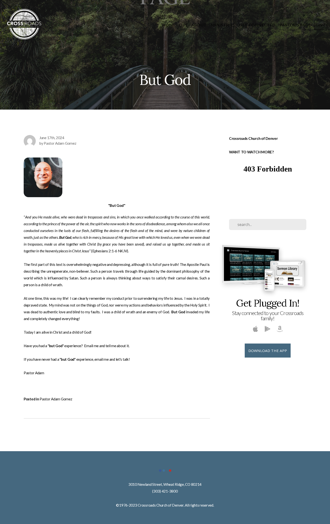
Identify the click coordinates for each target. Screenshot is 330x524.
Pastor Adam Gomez (56, 399)
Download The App (267, 350)
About (199, 24)
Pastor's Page (295, 24)
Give (321, 24)
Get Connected (257, 24)
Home (169, 24)
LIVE (183, 24)
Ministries (223, 24)
